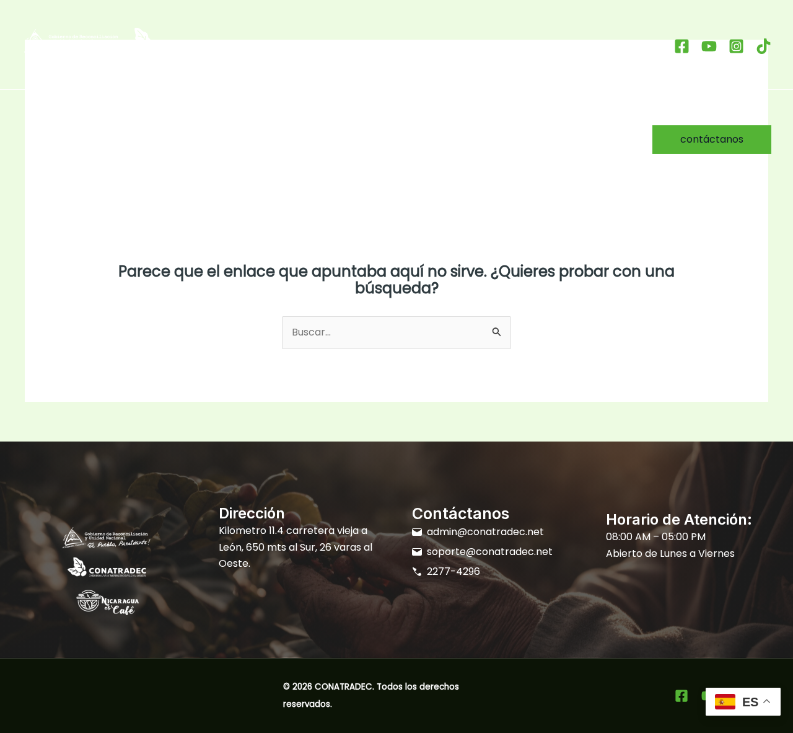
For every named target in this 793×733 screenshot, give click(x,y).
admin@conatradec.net (485, 532)
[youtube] (709, 46)
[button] (336, 121)
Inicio (44, 120)
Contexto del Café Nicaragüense (251, 120)
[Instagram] (736, 46)
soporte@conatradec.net (490, 551)
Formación (475, 120)
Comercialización (74, 158)
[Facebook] (682, 46)
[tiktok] (763, 46)
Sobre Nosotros (114, 120)
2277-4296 (453, 571)
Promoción (174, 158)
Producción (390, 120)
